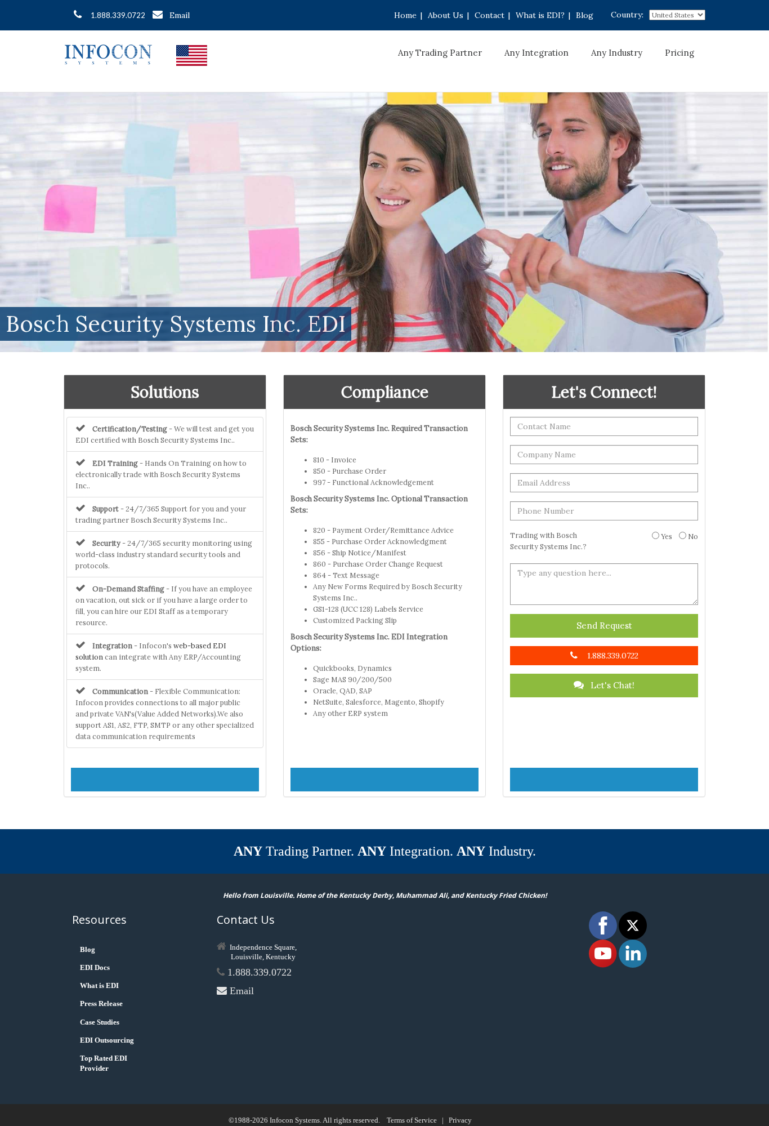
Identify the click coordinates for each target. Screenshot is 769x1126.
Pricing (679, 52)
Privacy (460, 1120)
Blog (584, 15)
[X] (633, 924)
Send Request (604, 625)
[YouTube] (604, 953)
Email (179, 15)
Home (405, 15)
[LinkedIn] (633, 953)
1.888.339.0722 (118, 15)
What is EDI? (540, 15)
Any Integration (536, 52)
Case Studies (99, 1022)
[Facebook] (604, 924)
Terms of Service (412, 1120)
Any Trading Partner (440, 52)
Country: (627, 15)
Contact (489, 15)
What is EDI (99, 985)
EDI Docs (95, 967)
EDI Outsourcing (107, 1040)
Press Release (101, 1003)
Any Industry (616, 52)
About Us (445, 15)
